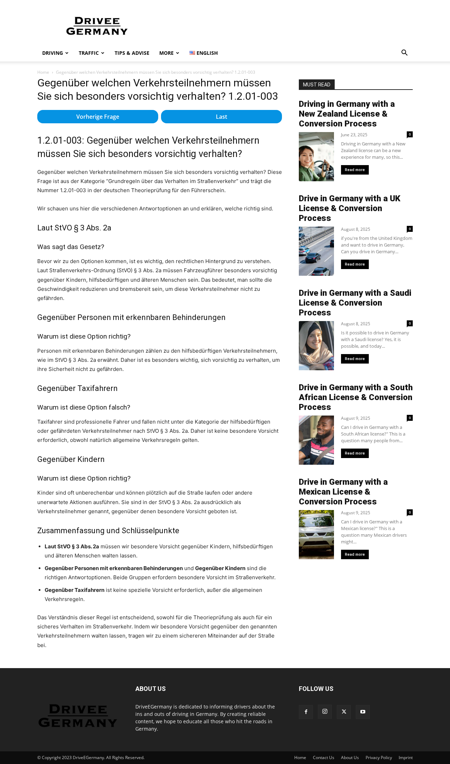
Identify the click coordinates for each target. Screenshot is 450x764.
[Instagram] (325, 712)
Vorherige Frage (97, 116)
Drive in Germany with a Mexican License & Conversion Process (343, 492)
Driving (52, 53)
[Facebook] (306, 712)
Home (43, 72)
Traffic (89, 53)
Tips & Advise (132, 53)
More (166, 53)
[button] (404, 53)
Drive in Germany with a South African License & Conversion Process (356, 397)
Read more (355, 170)
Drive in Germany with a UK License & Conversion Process (349, 208)
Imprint (406, 757)
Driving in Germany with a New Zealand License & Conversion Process (347, 114)
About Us (350, 757)
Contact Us (323, 757)
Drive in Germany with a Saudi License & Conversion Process (355, 303)
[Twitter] (344, 712)
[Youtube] (363, 712)
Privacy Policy (379, 757)
